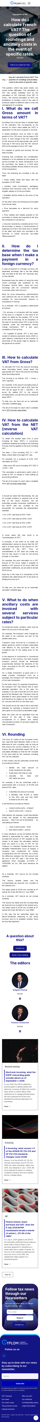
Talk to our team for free (20, 65)
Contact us (20, 948)
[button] (29, 3)
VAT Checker (7, 1396)
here (19, 404)
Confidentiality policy (30, 1403)
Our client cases (8, 1403)
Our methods (27, 1399)
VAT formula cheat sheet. (16, 410)
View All (8, 1275)
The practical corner (9, 1406)
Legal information (28, 1406)
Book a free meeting (20, 955)
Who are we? (27, 1396)
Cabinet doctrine (8, 1409)
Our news (5, 1399)
